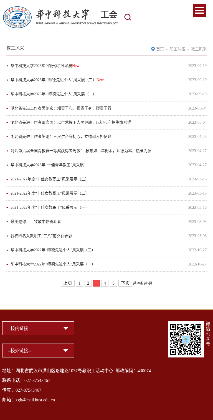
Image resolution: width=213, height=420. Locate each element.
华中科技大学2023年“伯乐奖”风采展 (45, 66)
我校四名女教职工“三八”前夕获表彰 (41, 236)
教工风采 (199, 49)
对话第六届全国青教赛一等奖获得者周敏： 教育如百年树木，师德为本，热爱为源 (81, 151)
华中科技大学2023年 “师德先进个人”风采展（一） (54, 94)
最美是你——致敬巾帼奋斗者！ (38, 222)
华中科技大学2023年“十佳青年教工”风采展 (47, 165)
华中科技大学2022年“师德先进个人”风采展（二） (53, 250)
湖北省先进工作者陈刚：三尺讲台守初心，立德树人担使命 (61, 137)
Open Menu (199, 10)
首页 (160, 49)
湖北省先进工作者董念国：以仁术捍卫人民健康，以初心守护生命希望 (71, 122)
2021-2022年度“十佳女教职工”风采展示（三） (50, 179)
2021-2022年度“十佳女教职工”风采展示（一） (50, 207)
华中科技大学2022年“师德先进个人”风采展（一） (53, 264)
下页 (125, 283)
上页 (67, 283)
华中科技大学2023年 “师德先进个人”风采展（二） (57, 80)
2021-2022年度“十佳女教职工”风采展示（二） (50, 193)
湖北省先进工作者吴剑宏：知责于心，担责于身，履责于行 (61, 108)
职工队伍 (177, 49)
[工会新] (60, 9)
